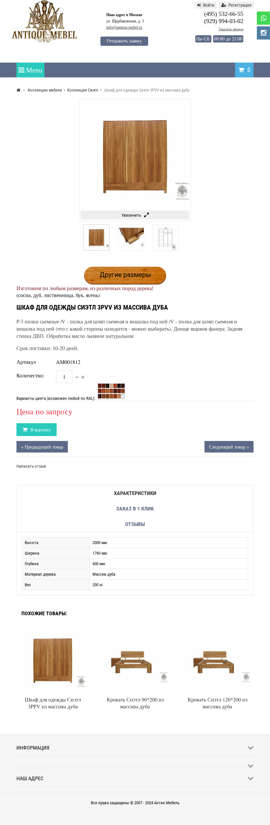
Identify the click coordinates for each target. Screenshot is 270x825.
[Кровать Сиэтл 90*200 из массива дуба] (135, 629)
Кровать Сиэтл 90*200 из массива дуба (135, 703)
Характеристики (135, 493)
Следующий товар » (229, 447)
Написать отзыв (31, 466)
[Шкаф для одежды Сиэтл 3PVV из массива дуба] (96, 249)
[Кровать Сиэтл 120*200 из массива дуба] (217, 629)
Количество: (30, 375)
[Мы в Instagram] (263, 33)
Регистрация (240, 5)
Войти (208, 5)
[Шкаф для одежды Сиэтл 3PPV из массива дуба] (53, 629)
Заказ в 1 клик (135, 509)
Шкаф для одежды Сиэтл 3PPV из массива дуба (53, 703)
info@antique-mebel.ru (124, 27)
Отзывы (135, 524)
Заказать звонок (231, 29)
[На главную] (18, 90)
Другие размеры (125, 275)
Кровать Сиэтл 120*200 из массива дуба (217, 703)
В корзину (40, 429)
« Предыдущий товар (42, 447)
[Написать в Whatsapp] (263, 18)
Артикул (26, 361)
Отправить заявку (124, 41)
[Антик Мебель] (44, 42)
